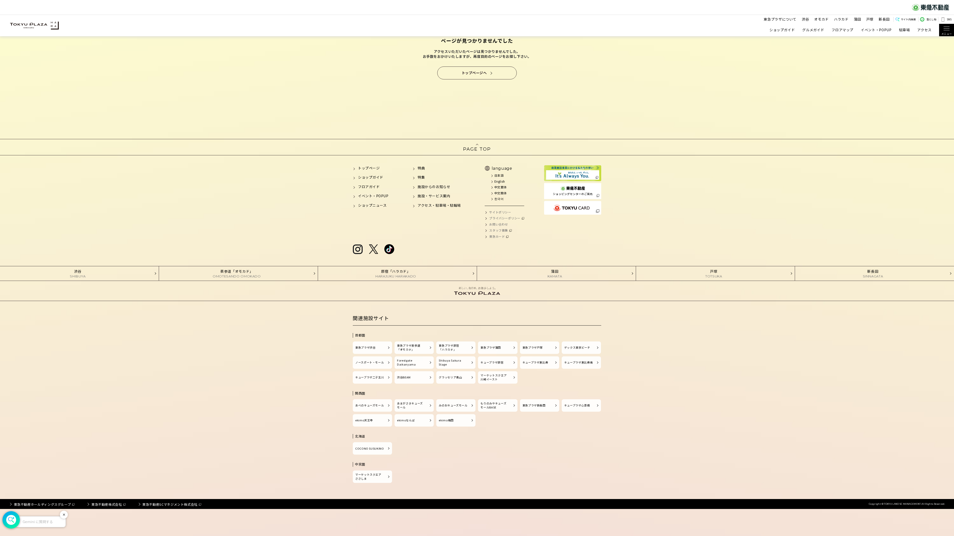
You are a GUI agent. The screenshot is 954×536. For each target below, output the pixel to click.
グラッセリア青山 (450, 377)
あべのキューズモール (369, 405)
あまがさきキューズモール (410, 405)
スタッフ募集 (498, 230)
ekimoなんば (406, 420)
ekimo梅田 (446, 420)
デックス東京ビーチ (577, 347)
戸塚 (870, 19)
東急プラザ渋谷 (365, 347)
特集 (421, 177)
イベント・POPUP (876, 30)
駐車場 (904, 30)
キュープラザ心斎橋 (577, 405)
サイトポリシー (500, 212)
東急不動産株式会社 (106, 504)
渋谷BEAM (404, 377)
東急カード (497, 236)
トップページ (369, 168)
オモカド (821, 19)
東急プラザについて (780, 19)
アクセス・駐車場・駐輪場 (439, 205)
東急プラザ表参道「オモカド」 (408, 347)
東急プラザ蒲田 (490, 347)
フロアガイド (369, 186)
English (499, 181)
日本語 (499, 175)
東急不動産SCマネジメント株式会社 (170, 504)
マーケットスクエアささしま (368, 476)
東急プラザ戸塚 (532, 347)
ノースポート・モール (369, 362)
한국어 (499, 199)
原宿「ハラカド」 (395, 273)
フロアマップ (842, 30)
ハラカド (841, 19)
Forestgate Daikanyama (406, 362)
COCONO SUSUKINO (369, 448)
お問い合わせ (498, 224)
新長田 (884, 19)
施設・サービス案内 (434, 195)
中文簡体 (500, 193)
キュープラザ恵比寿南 (578, 362)
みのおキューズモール (453, 405)
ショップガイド (782, 30)
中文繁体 (500, 187)
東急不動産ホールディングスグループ (42, 504)
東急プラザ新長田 (534, 405)
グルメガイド (813, 30)
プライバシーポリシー (504, 218)
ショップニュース (372, 205)
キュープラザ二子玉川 (369, 377)
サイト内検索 (908, 19)
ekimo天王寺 (364, 420)
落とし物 (931, 19)
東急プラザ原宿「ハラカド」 (449, 347)
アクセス (924, 30)
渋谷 (805, 19)
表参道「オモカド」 (237, 273)
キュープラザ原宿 (491, 362)
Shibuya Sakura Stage (450, 362)
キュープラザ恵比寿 (535, 362)
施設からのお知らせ (434, 186)
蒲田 (857, 19)
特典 (421, 168)
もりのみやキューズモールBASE (493, 405)
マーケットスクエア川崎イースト (493, 377)
